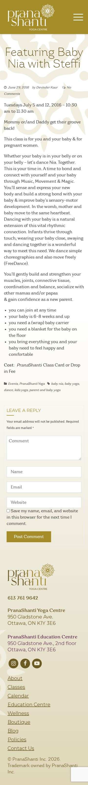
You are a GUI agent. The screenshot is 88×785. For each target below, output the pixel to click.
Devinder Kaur (46, 87)
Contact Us (21, 748)
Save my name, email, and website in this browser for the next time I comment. (42, 517)
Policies (17, 739)
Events (13, 383)
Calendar (18, 696)
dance (8, 390)
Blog (13, 731)
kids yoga (21, 390)
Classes (16, 687)
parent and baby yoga (44, 390)
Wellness (18, 713)
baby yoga (72, 383)
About (15, 678)
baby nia (57, 383)
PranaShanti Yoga (32, 383)
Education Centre (29, 704)
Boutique (19, 722)
